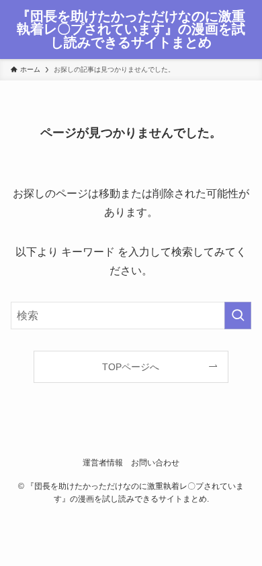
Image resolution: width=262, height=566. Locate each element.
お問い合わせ (155, 462)
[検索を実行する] (237, 315)
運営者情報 (103, 462)
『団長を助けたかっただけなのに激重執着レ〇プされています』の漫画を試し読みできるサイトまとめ (131, 30)
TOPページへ (130, 366)
